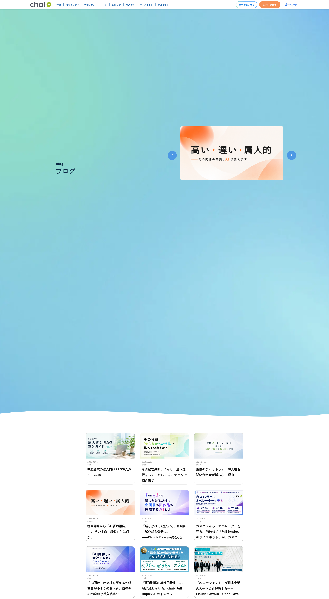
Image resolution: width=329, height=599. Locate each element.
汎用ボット (163, 4)
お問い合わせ (269, 4)
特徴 (59, 4)
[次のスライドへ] (291, 155)
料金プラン (89, 4)
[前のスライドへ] (172, 155)
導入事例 (130, 4)
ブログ (103, 4)
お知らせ (116, 4)
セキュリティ (72, 4)
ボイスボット (146, 4)
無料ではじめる (246, 4)
